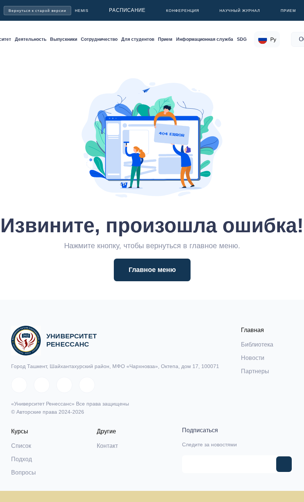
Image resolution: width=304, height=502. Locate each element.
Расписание (127, 10)
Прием (288, 11)
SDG (242, 39)
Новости (252, 358)
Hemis (82, 11)
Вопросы (23, 472)
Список (21, 446)
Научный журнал (239, 11)
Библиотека (257, 344)
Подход (21, 459)
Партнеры (255, 371)
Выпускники (63, 39)
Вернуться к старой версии (37, 11)
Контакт (107, 446)
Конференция (182, 11)
